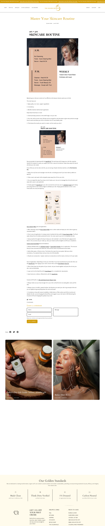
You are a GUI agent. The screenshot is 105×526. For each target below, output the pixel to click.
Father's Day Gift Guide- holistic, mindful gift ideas (26, 393)
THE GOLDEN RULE (54, 524)
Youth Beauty (48, 271)
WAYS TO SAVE (73, 510)
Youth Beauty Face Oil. (63, 263)
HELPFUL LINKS (54, 510)
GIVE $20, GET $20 (73, 517)
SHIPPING (51, 517)
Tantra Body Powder (55, 246)
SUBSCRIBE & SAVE (73, 515)
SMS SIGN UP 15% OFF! (74, 520)
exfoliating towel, (67, 185)
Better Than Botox (63, 395)
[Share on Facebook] (10, 332)
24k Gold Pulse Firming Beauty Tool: (47, 280)
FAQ (50, 513)
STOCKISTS (52, 520)
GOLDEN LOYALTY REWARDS (75, 524)
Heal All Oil (39, 185)
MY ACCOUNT (52, 522)
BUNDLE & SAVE (72, 513)
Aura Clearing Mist (31, 226)
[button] (11, 7)
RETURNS (51, 515)
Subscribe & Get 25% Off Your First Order (20, 1)
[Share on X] (14, 332)
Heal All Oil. (48, 161)
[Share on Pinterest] (17, 332)
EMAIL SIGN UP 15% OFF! (74, 522)
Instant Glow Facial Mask (33, 243)
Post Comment (32, 321)
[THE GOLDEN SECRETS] (52, 7)
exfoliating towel (44, 246)
